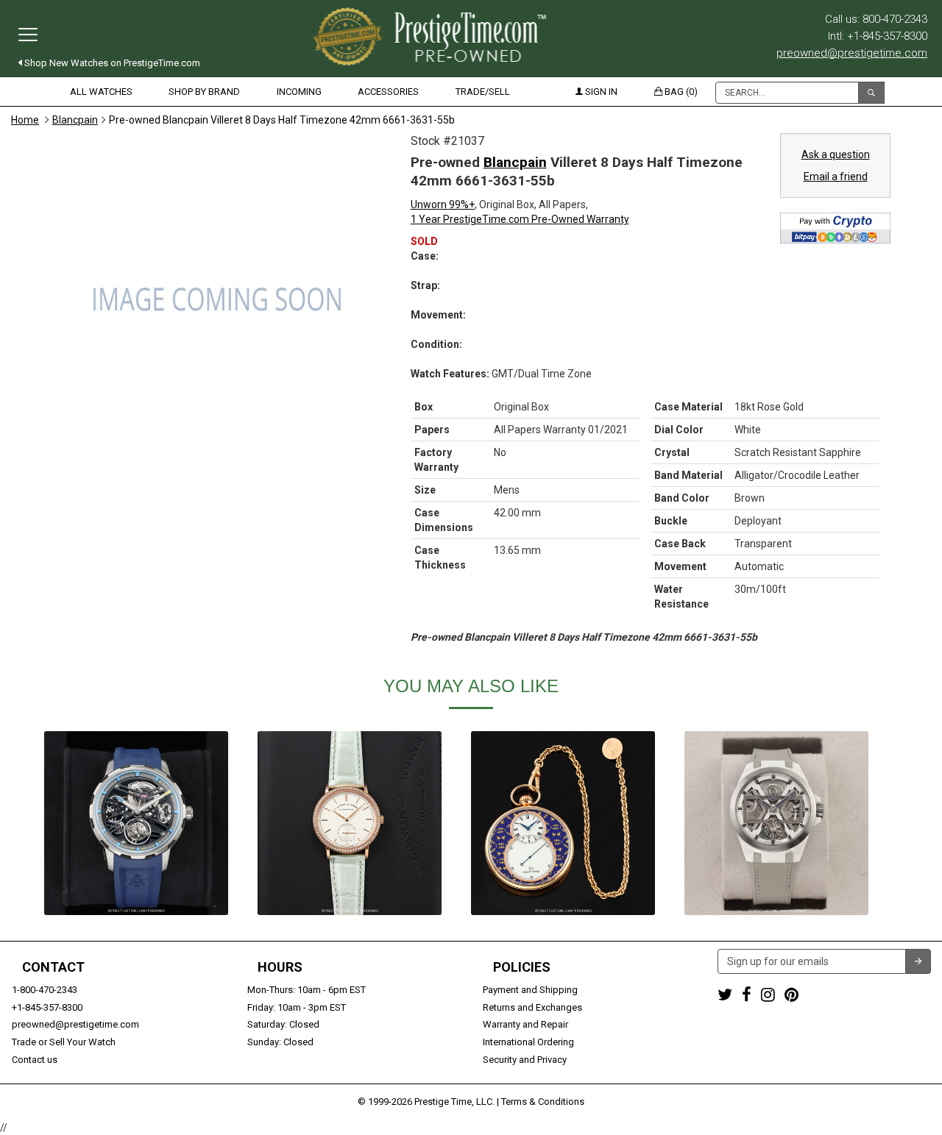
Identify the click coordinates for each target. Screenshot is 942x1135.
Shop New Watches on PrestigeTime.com (111, 62)
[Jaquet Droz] (563, 823)
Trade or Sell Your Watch (64, 1041)
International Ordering (528, 1041)
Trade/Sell (483, 91)
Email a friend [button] (836, 176)
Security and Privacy (525, 1059)
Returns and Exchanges (532, 1007)
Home (25, 120)
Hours (280, 967)
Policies (521, 967)
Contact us (34, 1059)
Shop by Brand (204, 91)
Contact (53, 967)
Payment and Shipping (530, 989)
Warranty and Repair (525, 1024)
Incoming (299, 91)
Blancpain (75, 120)
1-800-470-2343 (44, 989)
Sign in (600, 91)
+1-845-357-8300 (47, 1007)
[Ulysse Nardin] (776, 823)
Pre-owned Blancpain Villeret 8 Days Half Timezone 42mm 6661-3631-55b (282, 120)
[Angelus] (136, 823)
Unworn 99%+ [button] (443, 204)
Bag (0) (680, 91)
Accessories (388, 91)
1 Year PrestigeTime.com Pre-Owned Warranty (520, 219)
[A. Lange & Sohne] (350, 823)
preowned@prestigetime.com (851, 53)
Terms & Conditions (542, 1101)
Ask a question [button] (835, 154)
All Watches (101, 91)
